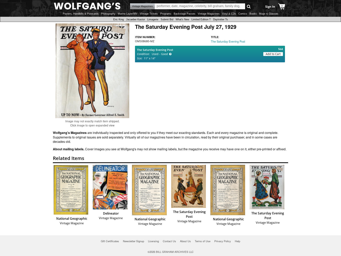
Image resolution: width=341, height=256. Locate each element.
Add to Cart (273, 54)
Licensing (153, 241)
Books (253, 13)
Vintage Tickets (149, 13)
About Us (185, 241)
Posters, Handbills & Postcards (81, 13)
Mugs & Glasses (268, 13)
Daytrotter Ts (220, 19)
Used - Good (160, 54)
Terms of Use (202, 241)
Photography (108, 13)
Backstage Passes (184, 13)
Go (248, 6)
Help (237, 241)
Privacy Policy (222, 241)
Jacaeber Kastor (135, 19)
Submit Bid (167, 19)
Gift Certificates (110, 241)
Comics (242, 13)
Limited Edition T (201, 19)
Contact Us (169, 241)
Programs (165, 13)
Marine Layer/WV (128, 13)
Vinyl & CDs (229, 13)
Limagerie (152, 19)
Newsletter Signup (133, 241)
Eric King (118, 19)
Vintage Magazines (209, 13)
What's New (182, 19)
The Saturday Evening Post (228, 41)
